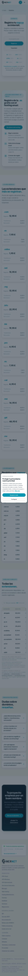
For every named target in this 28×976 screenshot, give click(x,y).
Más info (17, 491)
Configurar (14, 499)
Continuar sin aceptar (7, 476)
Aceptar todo (14, 495)
